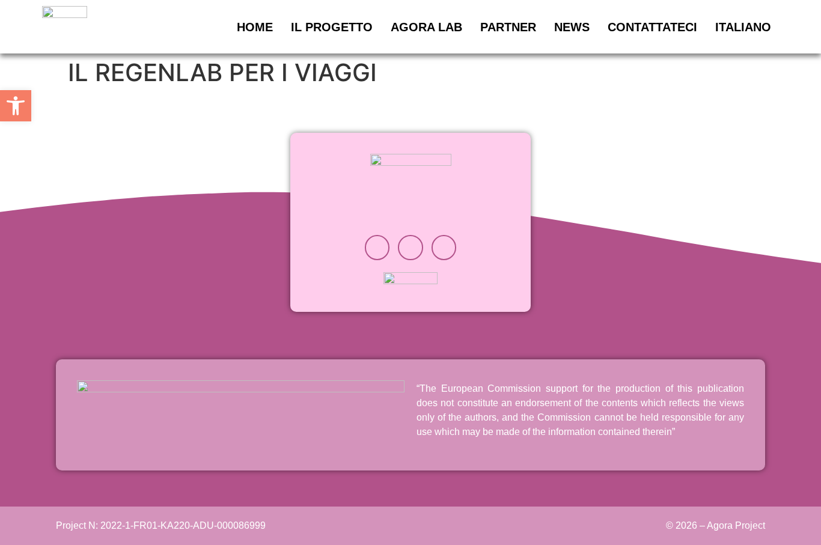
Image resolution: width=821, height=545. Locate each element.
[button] (15, 105)
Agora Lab (426, 27)
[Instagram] (377, 247)
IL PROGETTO (332, 27)
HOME (255, 27)
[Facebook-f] (444, 247)
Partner (508, 27)
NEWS (572, 27)
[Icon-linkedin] (410, 247)
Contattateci (652, 27)
